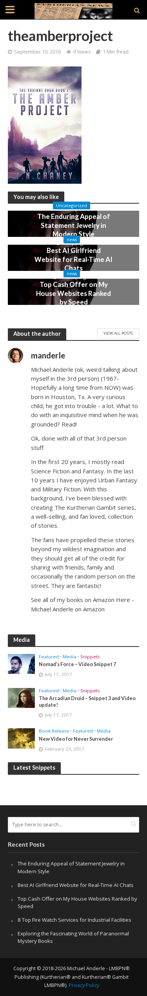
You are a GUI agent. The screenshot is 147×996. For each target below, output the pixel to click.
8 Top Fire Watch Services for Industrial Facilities (74, 919)
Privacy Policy (84, 985)
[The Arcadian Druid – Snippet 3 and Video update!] (21, 697)
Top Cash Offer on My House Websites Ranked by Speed (73, 293)
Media (69, 656)
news (72, 239)
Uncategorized (71, 205)
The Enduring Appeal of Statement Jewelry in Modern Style (73, 225)
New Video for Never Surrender (76, 739)
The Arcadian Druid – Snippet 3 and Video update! (87, 701)
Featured (49, 656)
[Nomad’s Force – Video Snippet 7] (21, 663)
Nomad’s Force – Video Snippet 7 (77, 664)
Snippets (90, 656)
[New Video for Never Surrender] (21, 738)
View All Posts (118, 333)
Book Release (54, 731)
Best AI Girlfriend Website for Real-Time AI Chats (73, 259)
